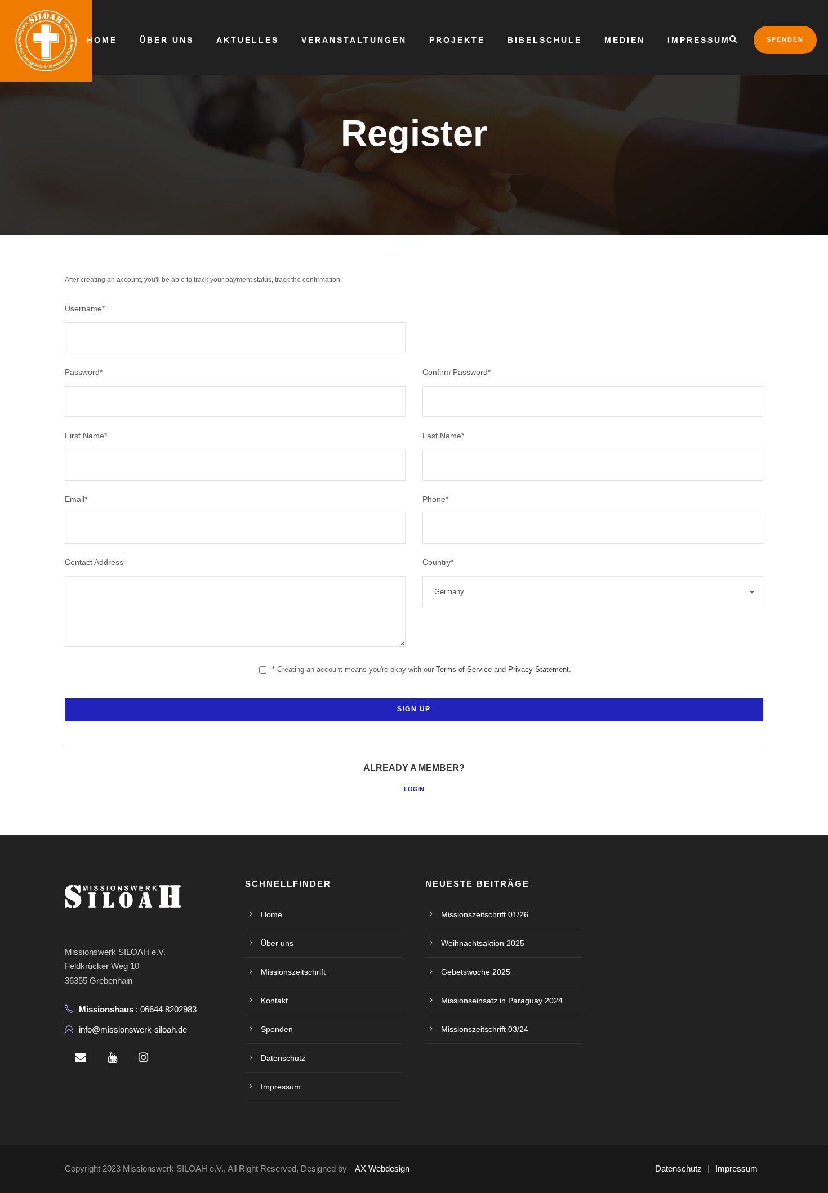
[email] (80, 1057)
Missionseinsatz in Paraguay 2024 (502, 1000)
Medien (624, 39)
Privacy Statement (538, 669)
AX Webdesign (382, 1168)
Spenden (785, 39)
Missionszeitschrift (293, 971)
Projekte (457, 39)
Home (102, 39)
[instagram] (143, 1057)
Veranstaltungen (354, 39)
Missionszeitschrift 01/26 (484, 914)
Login (414, 789)
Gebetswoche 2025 (475, 971)
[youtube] (112, 1057)
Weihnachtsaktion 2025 (482, 943)
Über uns (167, 39)
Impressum (698, 39)
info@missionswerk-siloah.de (133, 1029)
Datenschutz (283, 1057)
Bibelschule (545, 39)
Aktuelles (247, 39)
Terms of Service (464, 669)
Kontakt (274, 1000)
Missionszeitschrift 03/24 (484, 1029)
